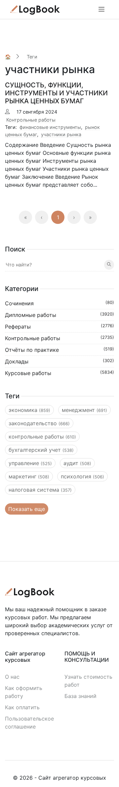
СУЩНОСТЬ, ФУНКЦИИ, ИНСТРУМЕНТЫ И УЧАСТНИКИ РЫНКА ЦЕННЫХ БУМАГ (56, 93)
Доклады (59, 361)
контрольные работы (42, 436)
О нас (12, 676)
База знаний (80, 696)
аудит (77, 463)
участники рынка (61, 134)
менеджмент (84, 410)
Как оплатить (22, 707)
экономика (29, 410)
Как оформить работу (23, 692)
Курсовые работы (59, 373)
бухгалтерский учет (41, 449)
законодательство (39, 423)
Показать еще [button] (26, 509)
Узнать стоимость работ (88, 680)
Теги (32, 56)
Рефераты (59, 326)
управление (30, 463)
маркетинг (29, 476)
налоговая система (40, 489)
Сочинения (59, 303)
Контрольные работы (31, 120)
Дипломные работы (59, 315)
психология (82, 476)
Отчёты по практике (59, 349)
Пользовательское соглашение (29, 722)
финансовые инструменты (50, 127)
